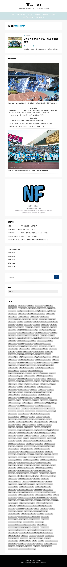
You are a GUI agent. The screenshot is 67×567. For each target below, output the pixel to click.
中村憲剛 (12, 308)
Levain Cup (12, 413)
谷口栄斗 (46, 449)
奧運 (18, 400)
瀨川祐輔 (29, 343)
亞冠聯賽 (30, 419)
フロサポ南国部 (28, 522)
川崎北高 (27, 459)
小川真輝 (38, 500)
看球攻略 (44, 476)
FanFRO (29, 381)
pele (11, 459)
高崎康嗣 (47, 462)
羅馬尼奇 (49, 376)
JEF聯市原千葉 (39, 432)
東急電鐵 (12, 340)
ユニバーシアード (34, 519)
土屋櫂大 (12, 338)
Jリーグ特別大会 (34, 457)
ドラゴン (51, 346)
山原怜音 (21, 354)
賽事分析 (21, 378)
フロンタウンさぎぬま (15, 522)
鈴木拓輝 (45, 465)
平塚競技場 (12, 497)
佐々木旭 (48, 454)
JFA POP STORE (25, 541)
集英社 (19, 440)
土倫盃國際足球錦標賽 (50, 403)
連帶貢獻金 (12, 419)
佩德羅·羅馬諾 (46, 427)
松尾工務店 (30, 484)
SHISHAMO (21, 454)
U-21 (37, 422)
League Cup (49, 535)
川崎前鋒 (12, 305)
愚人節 (24, 394)
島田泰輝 (54, 497)
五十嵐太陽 (29, 405)
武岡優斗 (45, 478)
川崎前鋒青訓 (23, 316)
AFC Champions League (15, 376)
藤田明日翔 (28, 422)
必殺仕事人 (32, 394)
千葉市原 (12, 332)
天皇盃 (43, 335)
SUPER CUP (13, 532)
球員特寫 (52, 14)
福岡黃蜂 (12, 476)
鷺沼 (21, 384)
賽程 (25, 424)
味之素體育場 (13, 367)
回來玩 (11, 324)
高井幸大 (28, 324)
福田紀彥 (47, 386)
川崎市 (21, 397)
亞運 (45, 511)
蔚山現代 (12, 386)
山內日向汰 (38, 397)
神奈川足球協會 (23, 389)
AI (47, 432)
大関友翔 (12, 365)
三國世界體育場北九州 (33, 516)
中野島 (32, 513)
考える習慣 (34, 473)
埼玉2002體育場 (27, 403)
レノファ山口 (13, 519)
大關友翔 (51, 335)
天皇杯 (32, 416)
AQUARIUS (23, 549)
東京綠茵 (20, 324)
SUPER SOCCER (49, 408)
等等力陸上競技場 (14, 319)
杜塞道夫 (21, 362)
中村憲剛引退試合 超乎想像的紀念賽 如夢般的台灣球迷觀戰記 (26, 120)
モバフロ (35, 435)
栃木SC (55, 359)
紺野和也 (55, 338)
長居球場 (37, 465)
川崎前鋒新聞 (40, 311)
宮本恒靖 (23, 503)
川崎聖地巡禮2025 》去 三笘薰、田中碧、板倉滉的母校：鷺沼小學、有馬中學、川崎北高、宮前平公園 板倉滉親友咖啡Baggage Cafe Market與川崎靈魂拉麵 (33, 111)
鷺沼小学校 (53, 459)
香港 (30, 357)
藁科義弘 (38, 470)
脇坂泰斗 (48, 305)
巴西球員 (41, 424)
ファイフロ (39, 522)
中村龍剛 (39, 405)
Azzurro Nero (13, 549)
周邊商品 (45, 324)
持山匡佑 (43, 330)
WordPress (43, 562)
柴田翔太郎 (12, 484)
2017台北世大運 (13, 416)
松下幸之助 (48, 484)
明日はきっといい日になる (25, 489)
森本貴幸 (49, 481)
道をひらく (29, 467)
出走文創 (38, 430)
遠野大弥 (21, 467)
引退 (56, 495)
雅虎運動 (29, 430)
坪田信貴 (49, 503)
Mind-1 (32, 535)
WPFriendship (32, 562)
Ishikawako (12, 543)
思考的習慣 (47, 495)
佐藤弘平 (28, 511)
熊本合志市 (12, 478)
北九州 (49, 424)
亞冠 (35, 346)
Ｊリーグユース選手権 (36, 538)
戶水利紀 (22, 495)
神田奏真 (53, 349)
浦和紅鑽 (28, 321)
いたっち (25, 408)
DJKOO (36, 546)
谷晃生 (37, 381)
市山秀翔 (31, 454)
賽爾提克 (49, 467)
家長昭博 (34, 316)
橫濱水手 (12, 316)
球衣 (35, 319)
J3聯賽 (11, 422)
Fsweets (39, 543)
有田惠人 (47, 486)
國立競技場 (49, 365)
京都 (39, 416)
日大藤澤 (20, 446)
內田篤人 (21, 405)
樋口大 (40, 481)
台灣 (29, 338)
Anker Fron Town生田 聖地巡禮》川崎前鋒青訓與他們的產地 (26, 115)
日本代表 (21, 492)
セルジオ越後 (42, 524)
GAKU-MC (51, 438)
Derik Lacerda (40, 419)
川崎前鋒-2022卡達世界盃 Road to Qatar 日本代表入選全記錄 (26, 126)
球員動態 (22, 419)
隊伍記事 (29, 14)
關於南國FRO (40, 17)
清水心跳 (28, 392)
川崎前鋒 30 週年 (39, 351)
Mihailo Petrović (41, 411)
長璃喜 (11, 351)
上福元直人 (12, 516)
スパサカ (47, 405)
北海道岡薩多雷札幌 (23, 330)
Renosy (24, 535)
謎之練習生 (46, 357)
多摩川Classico (30, 365)
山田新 (52, 319)
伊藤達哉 (29, 327)
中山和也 (49, 513)
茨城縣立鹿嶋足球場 (22, 473)
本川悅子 (39, 486)
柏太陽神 (12, 335)
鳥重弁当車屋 (13, 357)
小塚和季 (55, 500)
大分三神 (44, 400)
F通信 (30, 311)
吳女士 (11, 508)
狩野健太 (50, 389)
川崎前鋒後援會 (13, 449)
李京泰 (30, 486)
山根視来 (12, 500)
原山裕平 (12, 405)
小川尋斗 (20, 422)
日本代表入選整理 (28, 17)
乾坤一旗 (25, 513)
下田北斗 (39, 367)
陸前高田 (28, 465)
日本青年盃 (38, 489)
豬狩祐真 (24, 451)
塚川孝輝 (41, 365)
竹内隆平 (18, 459)
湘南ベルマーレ (52, 321)
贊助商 (38, 332)
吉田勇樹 (29, 508)
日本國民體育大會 (14, 394)
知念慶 (45, 332)
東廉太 (11, 427)
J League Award (24, 349)
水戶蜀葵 (49, 351)
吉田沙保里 (20, 508)
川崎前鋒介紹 (21, 14)
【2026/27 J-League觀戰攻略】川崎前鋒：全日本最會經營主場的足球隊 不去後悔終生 (32, 103)
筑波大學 (22, 359)
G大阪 (36, 373)
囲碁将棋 (48, 505)
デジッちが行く (13, 370)
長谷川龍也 (12, 343)
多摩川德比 (42, 438)
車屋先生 (52, 384)
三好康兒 (21, 311)
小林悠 (12, 311)
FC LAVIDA (39, 443)
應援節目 (30, 495)
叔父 (36, 508)
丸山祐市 (39, 454)
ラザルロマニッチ (38, 440)
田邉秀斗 (42, 389)
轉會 (19, 438)
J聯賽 (26, 438)
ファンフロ (20, 381)
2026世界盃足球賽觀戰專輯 (50, 430)
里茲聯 (27, 435)
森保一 (11, 381)
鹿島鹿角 (12, 321)
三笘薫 (43, 435)
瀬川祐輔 (12, 392)
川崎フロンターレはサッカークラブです (28, 335)
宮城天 (22, 313)
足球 (43, 378)
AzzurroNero (27, 319)
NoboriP (20, 411)
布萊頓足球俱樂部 (44, 394)
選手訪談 (12, 378)
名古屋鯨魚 (21, 338)
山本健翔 (21, 500)
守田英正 (51, 311)
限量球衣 (38, 357)
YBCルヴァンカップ (36, 408)
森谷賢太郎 (37, 392)
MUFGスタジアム (30, 446)
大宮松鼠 (31, 503)
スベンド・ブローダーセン (36, 451)
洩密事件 (44, 422)
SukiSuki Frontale (25, 532)
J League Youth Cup (51, 541)
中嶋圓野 (12, 430)
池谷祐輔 (47, 359)
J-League (29, 373)
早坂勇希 (47, 343)
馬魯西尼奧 (51, 378)
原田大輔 (44, 508)
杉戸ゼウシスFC (49, 443)
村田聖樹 (23, 486)
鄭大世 (36, 384)
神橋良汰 (20, 427)
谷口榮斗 (12, 354)
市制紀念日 (22, 497)
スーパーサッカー (14, 408)
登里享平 (50, 313)
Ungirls (23, 370)
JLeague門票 (23, 457)
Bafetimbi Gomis (46, 546)
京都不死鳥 (40, 376)
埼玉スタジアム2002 (15, 403)
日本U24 (29, 492)
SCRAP (35, 532)
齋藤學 (47, 354)
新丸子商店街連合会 (40, 492)
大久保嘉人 (53, 400)
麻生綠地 (32, 340)
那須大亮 (44, 384)
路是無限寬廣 (40, 467)
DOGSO (28, 546)
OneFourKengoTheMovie (35, 370)
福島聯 (49, 419)
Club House (35, 349)
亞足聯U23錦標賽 (14, 513)
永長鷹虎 (54, 332)
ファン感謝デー (48, 367)
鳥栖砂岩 (12, 462)
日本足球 (12, 492)
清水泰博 (37, 478)
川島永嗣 (38, 362)
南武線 (52, 508)
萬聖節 (55, 357)
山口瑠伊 (44, 349)
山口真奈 (29, 397)
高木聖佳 (23, 357)
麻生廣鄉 (44, 459)
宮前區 (11, 400)
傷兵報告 (29, 378)
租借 (53, 432)
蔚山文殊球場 (47, 470)
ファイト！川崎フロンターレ (17, 524)
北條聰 (11, 440)
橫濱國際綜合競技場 (14, 481)
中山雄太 (41, 513)
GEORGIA (31, 543)
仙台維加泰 (37, 338)
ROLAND (12, 411)
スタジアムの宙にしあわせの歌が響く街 (19, 527)
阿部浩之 (49, 340)
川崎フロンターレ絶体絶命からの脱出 (38, 497)
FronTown (44, 373)
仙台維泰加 (37, 511)
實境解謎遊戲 (13, 503)
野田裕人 (27, 440)
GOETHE (22, 543)
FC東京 (43, 321)
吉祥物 (28, 346)
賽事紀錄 (37, 14)
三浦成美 (22, 516)
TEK (37, 427)
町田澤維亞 (27, 351)
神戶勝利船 (12, 389)
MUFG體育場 (42, 446)
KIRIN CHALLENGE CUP (16, 373)
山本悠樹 (21, 332)
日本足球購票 (48, 489)
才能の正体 (12, 495)
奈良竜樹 (35, 400)
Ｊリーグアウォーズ (36, 413)
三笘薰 (39, 305)
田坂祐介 (30, 359)
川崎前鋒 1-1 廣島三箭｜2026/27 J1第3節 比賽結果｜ (22, 236)
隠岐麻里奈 (39, 354)
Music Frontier (30, 411)
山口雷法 (29, 500)
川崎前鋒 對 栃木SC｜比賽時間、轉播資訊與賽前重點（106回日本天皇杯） (28, 233)
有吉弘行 (12, 489)
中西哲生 (23, 367)
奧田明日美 (26, 400)
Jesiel (41, 541)
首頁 (13, 14)
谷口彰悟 (22, 308)
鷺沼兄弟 (41, 340)
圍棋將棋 (12, 505)
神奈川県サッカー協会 (24, 476)
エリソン (12, 454)
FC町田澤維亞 (46, 381)
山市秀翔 (51, 446)
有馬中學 (35, 459)
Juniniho (47, 538)
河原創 (29, 449)
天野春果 (55, 362)
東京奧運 (12, 362)
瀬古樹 (20, 392)
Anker (47, 413)
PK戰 (37, 378)
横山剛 (33, 481)
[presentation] (33, 82)
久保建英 (21, 430)
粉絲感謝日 (12, 359)
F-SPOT (12, 443)
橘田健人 (12, 313)
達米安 (41, 313)
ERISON (20, 327)
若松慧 (21, 343)
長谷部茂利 (29, 354)
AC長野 (32, 549)
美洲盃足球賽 (44, 473)
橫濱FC (25, 481)
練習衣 (53, 473)
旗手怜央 (41, 308)
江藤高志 (12, 327)
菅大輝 (11, 473)
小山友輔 (46, 500)
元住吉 (20, 511)
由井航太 (33, 389)
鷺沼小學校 (12, 384)
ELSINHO (20, 546)
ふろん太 (43, 346)
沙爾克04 (39, 359)
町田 (23, 449)
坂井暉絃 (38, 403)
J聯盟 (36, 321)
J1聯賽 (19, 351)
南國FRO (33, 5)
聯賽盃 (20, 386)
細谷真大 (12, 438)
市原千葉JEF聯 (13, 451)
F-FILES (46, 416)
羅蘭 (40, 386)
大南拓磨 (21, 365)
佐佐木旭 (34, 330)
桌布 (19, 424)
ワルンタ (45, 516)
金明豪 (53, 465)
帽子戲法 (12, 435)
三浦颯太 (38, 449)
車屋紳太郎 (32, 313)
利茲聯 (33, 438)
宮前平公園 (47, 397)
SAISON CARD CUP (46, 532)
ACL (55, 454)
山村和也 (12, 346)
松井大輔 (40, 484)
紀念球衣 (53, 422)
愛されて (39, 495)
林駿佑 (11, 446)
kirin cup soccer (13, 538)
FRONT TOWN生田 (50, 543)
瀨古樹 (21, 478)
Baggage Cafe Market (47, 457)
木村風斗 (51, 435)
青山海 (20, 465)
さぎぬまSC (44, 527)
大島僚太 (44, 316)
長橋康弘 (29, 432)
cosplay (52, 373)
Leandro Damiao (23, 413)
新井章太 (29, 362)
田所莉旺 (52, 476)
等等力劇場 (52, 330)
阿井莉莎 (28, 384)
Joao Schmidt (13, 349)
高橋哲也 (21, 432)
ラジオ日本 (23, 519)
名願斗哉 (21, 346)
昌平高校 (30, 443)
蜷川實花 (21, 470)
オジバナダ (31, 530)
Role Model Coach (14, 535)
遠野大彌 (45, 327)
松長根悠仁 (38, 343)
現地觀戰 (45, 14)
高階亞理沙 (21, 462)
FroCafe (53, 324)
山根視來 (51, 308)
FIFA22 (11, 546)
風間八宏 (12, 465)
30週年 (11, 424)
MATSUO (41, 535)
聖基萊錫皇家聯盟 (30, 386)
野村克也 (12, 467)
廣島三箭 (43, 319)
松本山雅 (22, 484)
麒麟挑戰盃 (20, 443)
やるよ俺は (29, 332)
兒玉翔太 (12, 511)
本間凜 (55, 381)
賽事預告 (10, 263)
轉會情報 (53, 327)
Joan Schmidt (13, 541)
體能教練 (12, 432)
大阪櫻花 (37, 324)
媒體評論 (32, 424)
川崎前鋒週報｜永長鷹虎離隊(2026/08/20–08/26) (21, 229)
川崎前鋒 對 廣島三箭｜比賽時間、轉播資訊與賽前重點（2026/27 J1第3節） (29, 239)
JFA (34, 541)
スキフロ (35, 527)
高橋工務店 (30, 462)
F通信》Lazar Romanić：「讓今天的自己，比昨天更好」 (23, 226)
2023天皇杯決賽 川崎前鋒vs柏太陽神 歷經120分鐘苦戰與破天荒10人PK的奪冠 (30, 123)
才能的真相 (51, 492)
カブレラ (22, 530)
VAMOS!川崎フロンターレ (44, 530)
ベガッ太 (45, 519)
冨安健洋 (49, 451)
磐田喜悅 (35, 476)
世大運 (30, 367)
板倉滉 (31, 305)
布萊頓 (20, 435)
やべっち (46, 338)
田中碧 (22, 305)
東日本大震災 (13, 486)
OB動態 (32, 308)
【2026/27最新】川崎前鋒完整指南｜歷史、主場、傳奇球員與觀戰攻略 (28, 170)
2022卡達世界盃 (29, 376)
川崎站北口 (12, 397)
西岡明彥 (12, 470)
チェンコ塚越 (31, 524)
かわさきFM (13, 530)
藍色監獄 (29, 470)
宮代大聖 (12, 330)
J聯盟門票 (24, 538)
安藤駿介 (46, 362)
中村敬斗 (48, 440)
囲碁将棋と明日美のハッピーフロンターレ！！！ (30, 505)
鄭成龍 (37, 327)
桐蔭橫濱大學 (47, 392)
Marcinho (52, 411)
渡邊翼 (28, 478)
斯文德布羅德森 (22, 340)
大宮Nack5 (40, 503)
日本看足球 (12, 457)
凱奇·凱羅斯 (28, 427)
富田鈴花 (24, 416)
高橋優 (39, 462)
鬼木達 (20, 321)
